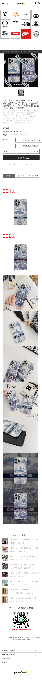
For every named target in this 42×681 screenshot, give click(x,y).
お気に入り (11, 164)
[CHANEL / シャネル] (36, 24)
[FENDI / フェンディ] (26, 14)
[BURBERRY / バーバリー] (5, 34)
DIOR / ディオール (20, 135)
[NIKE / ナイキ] (26, 34)
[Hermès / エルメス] (15, 14)
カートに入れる (21, 157)
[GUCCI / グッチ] (36, 14)
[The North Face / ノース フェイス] (26, 24)
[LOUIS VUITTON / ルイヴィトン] (5, 14)
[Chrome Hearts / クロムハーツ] (36, 34)
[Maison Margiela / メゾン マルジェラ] (15, 21)
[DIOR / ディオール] (5, 24)
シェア (30, 164)
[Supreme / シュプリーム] (15, 34)
